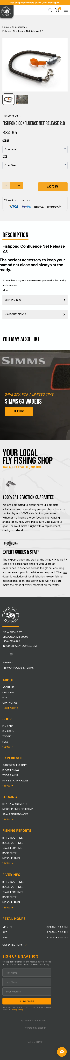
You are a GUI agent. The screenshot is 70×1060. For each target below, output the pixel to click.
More (5, 290)
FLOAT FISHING (10, 770)
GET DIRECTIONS (12, 944)
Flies (5, 741)
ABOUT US (8, 687)
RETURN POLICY (9, 708)
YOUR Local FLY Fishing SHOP (27, 457)
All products (18, 27)
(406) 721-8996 (11, 641)
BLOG (5, 697)
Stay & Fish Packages (15, 814)
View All (6, 747)
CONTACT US (9, 702)
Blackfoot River (12, 843)
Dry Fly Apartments (15, 804)
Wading (6, 736)
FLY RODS (7, 726)
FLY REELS (8, 731)
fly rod (19, 521)
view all (6, 785)
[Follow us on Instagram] (11, 654)
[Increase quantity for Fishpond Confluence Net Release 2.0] (19, 185)
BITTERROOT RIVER (13, 881)
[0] (57, 10)
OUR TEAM (8, 692)
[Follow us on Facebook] (3, 654)
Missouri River (11, 858)
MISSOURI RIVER (11, 902)
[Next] (63, 62)
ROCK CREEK (9, 897)
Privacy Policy (17, 1010)
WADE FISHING (10, 775)
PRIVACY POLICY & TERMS (18, 667)
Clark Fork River (12, 848)
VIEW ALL (6, 819)
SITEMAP (7, 662)
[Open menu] (66, 10)
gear (21, 580)
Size (4, 157)
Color (5, 141)
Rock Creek (9, 853)
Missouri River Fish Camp (17, 809)
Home (5, 27)
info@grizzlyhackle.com (19, 645)
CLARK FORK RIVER (12, 892)
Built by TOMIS (35, 1042)
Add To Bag (52, 186)
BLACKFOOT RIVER (12, 886)
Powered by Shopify (35, 1027)
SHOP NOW (19, 411)
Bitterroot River (13, 837)
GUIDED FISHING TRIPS (14, 765)
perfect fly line (40, 517)
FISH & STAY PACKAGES (15, 780)
